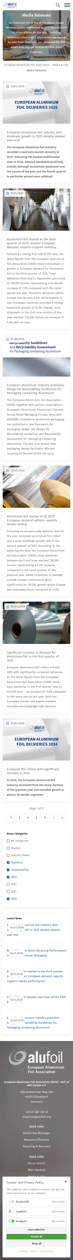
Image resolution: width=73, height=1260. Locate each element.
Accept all (36, 1236)
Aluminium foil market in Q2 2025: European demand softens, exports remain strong (32, 520)
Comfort (21, 1211)
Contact (24, 1251)
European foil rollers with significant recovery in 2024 (33, 771)
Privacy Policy (46, 1251)
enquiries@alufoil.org (36, 1117)
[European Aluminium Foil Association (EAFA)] (10, 5)
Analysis (21, 1221)
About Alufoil (36, 1163)
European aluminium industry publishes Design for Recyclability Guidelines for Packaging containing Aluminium (35, 389)
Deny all (36, 1243)
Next (53, 818)
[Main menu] (67, 5)
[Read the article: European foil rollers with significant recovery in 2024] (36, 739)
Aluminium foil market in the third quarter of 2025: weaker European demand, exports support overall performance (31, 245)
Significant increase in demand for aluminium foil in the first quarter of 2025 (33, 656)
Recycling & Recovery (36, 1146)
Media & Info (60, 65)
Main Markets (36, 1170)
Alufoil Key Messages (36, 1133)
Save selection (36, 1229)
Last (62, 818)
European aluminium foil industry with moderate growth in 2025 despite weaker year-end (36, 136)
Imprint (33, 1251)
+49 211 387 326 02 (36, 1112)
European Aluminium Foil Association (27, 65)
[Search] (58, 5)
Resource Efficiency (36, 1140)
